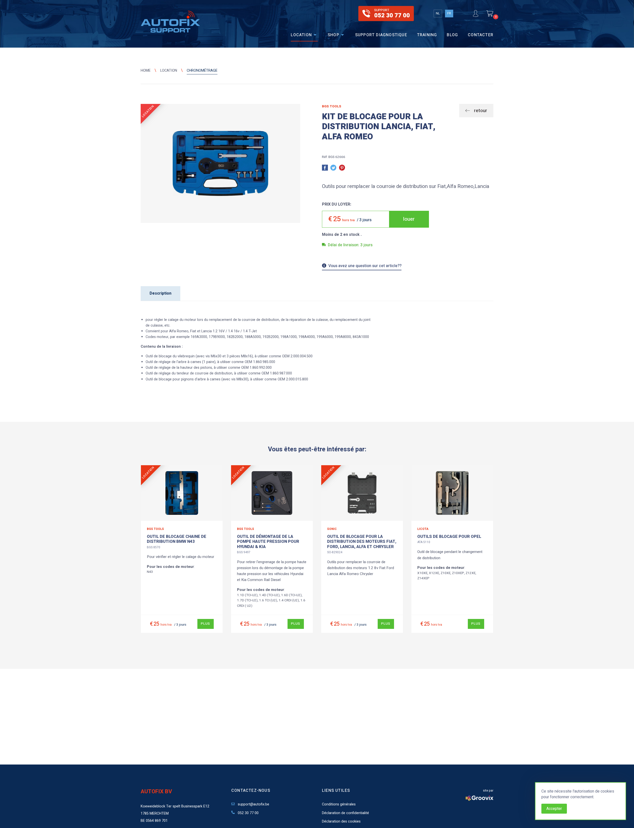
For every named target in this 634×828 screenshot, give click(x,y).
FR (449, 13)
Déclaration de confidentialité (345, 813)
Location (168, 70)
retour (480, 110)
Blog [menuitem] (452, 35)
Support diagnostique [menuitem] (381, 35)
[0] (489, 13)
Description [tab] (160, 293)
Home (146, 70)
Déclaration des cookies (341, 821)
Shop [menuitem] (333, 35)
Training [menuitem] (427, 35)
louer (409, 219)
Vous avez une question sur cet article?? (364, 266)
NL (438, 13)
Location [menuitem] (301, 35)
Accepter (554, 809)
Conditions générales (339, 804)
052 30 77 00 (248, 813)
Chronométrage (202, 70)
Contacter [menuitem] (480, 35)
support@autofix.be (253, 804)
